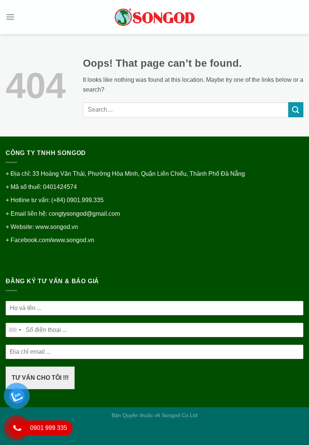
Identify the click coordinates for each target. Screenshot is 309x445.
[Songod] (154, 17)
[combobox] (14, 330)
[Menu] (10, 17)
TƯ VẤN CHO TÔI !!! (40, 377)
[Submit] (295, 109)
